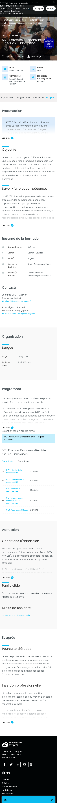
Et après (50, 97)
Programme (23, 97)
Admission (38, 97)
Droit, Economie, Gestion (15, 20)
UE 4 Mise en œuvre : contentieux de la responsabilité (15, 500)
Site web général (9, 786)
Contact (5, 779)
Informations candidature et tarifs (16, 615)
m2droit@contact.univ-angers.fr (18, 301)
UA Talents (7, 790)
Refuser (50, 8)
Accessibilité (7, 793)
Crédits (5, 783)
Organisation (7, 97)
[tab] (28, 438)
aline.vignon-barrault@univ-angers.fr (20, 313)
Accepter (39, 8)
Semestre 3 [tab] (7, 461)
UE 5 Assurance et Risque (17, 510)
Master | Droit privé (37, 20)
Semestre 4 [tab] (23, 461)
